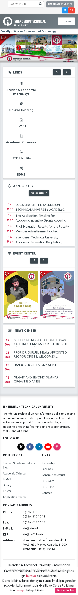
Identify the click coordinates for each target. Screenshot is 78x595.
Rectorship (48, 463)
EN (65, 10)
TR (71, 10)
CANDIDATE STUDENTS (60, 4)
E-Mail (7, 479)
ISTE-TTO (48, 487)
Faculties (47, 469)
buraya (31, 576)
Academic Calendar (15, 473)
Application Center (14, 497)
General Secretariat (53, 475)
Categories (38, 193)
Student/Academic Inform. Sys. (19, 465)
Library (7, 485)
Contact (47, 493)
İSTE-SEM (48, 481)
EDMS (7, 491)
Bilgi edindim (65, 590)
